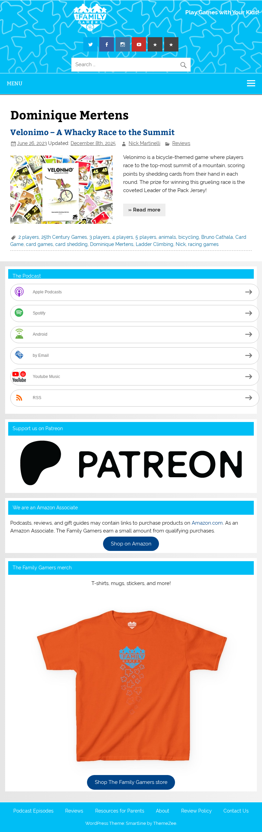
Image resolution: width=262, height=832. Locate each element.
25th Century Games (64, 237)
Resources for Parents (119, 811)
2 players (28, 237)
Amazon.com (207, 523)
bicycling (188, 237)
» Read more (144, 210)
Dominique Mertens (111, 244)
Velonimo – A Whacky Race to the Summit (92, 132)
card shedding (71, 244)
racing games (203, 244)
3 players (99, 237)
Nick (181, 244)
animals (167, 237)
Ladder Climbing (154, 244)
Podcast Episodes (33, 811)
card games (39, 244)
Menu (15, 83)
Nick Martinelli (144, 143)
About (162, 811)
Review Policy (196, 811)
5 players (145, 237)
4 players (122, 237)
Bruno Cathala (217, 237)
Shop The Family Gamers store (131, 782)
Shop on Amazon (131, 544)
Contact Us (236, 811)
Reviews (181, 143)
